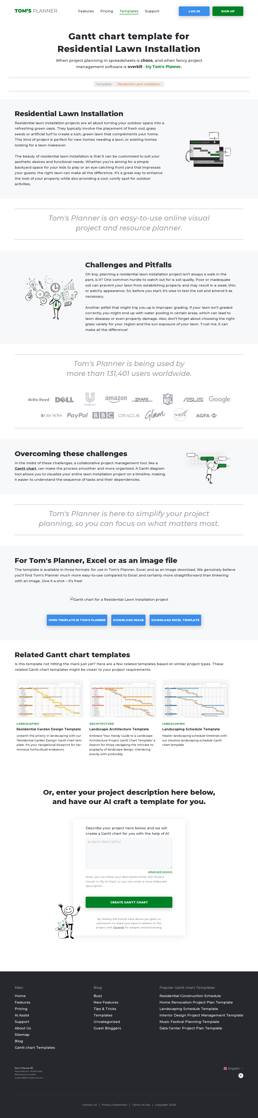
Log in (194, 11)
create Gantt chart (129, 902)
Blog (19, 1041)
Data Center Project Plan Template (190, 1028)
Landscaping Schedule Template (188, 1009)
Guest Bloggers (107, 1028)
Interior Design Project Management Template (201, 1015)
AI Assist (22, 1015)
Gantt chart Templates (35, 1048)
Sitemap (22, 1035)
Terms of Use (141, 1104)
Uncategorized (107, 1022)
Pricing (106, 11)
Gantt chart (25, 468)
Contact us (89, 1104)
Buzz (98, 996)
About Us (23, 1028)
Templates (129, 11)
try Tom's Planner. (164, 66)
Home (20, 996)
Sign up (228, 11)
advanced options (160, 871)
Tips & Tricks (105, 1009)
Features (86, 11)
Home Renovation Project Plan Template (196, 1002)
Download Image (128, 620)
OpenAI (118, 927)
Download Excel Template (175, 620)
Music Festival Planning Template (189, 1022)
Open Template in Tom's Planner (77, 620)
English (234, 1068)
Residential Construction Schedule (190, 996)
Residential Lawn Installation (139, 84)
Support (152, 11)
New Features (106, 1002)
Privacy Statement (114, 1104)
